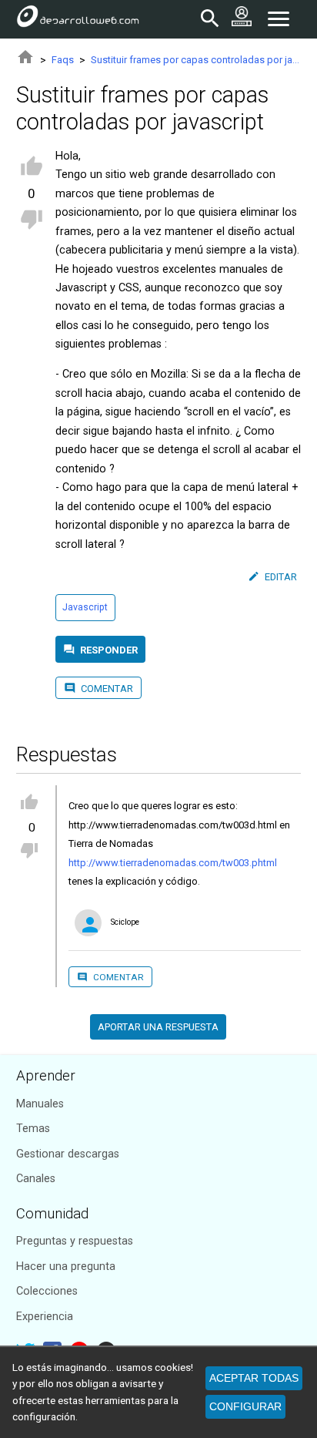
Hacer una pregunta (65, 1266)
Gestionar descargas (67, 1154)
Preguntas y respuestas (74, 1241)
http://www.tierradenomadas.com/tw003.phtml (172, 863)
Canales (35, 1178)
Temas (33, 1128)
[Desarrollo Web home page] (77, 19)
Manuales (40, 1103)
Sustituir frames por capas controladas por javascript (196, 60)
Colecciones (47, 1291)
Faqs (63, 60)
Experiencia (44, 1316)
